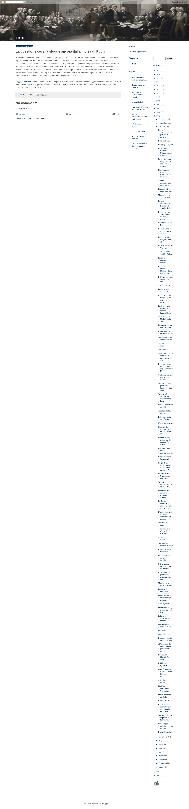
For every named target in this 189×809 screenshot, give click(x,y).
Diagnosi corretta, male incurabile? (165, 639)
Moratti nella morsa (163, 523)
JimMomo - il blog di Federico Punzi (90, 13)
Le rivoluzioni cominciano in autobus (164, 231)
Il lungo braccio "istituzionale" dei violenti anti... (164, 215)
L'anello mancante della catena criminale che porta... (165, 515)
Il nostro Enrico (164, 140)
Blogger (105, 803)
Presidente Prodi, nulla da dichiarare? (139, 78)
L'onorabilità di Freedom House (165, 332)
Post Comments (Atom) (35, 118)
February (162, 763)
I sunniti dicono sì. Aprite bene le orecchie (165, 557)
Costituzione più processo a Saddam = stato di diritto (165, 386)
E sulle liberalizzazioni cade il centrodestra (140, 116)
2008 (158, 104)
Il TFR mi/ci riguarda (163, 664)
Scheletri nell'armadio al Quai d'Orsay (165, 484)
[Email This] (35, 94)
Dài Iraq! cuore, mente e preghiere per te (165, 450)
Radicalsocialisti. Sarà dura (164, 550)
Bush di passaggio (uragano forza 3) (165, 239)
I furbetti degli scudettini (137, 125)
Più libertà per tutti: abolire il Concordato (165, 688)
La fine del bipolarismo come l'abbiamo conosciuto (165, 504)
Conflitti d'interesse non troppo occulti (165, 377)
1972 (134, 63)
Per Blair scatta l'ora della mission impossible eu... (165, 309)
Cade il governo (164, 603)
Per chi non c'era (138, 131)
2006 (158, 112)
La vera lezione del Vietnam (165, 246)
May (161, 751)
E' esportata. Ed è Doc (165, 223)
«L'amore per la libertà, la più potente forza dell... (164, 647)
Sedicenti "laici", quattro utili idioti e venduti (139, 94)
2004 (158, 771)
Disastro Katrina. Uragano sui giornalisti (164, 476)
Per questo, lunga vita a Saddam (165, 326)
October (162, 126)
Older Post (116, 113)
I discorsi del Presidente (163, 590)
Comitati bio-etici (165, 634)
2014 (158, 81)
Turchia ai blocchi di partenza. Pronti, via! (165, 717)
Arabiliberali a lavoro (163, 681)
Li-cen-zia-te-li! (138, 102)
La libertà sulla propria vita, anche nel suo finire (164, 576)
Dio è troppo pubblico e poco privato (165, 726)
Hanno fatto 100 (164, 700)
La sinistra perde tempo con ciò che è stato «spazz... (164, 162)
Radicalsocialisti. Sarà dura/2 (164, 457)
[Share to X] (40, 94)
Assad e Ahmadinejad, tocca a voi (164, 182)
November (163, 123)
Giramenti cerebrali (162, 538)
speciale (107, 84)
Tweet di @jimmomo (137, 51)
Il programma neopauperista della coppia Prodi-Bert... (164, 708)
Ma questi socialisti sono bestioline (165, 338)
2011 (158, 93)
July (160, 744)
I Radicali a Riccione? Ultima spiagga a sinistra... (165, 151)
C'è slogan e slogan (165, 423)
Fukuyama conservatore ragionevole (164, 618)
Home (20, 37)
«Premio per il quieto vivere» (164, 625)
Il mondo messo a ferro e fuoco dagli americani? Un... (165, 367)
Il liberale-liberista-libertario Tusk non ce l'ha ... (165, 269)
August (162, 740)
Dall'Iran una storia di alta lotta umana (165, 279)
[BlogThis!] (37, 94)
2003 (158, 775)
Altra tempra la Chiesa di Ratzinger (164, 531)
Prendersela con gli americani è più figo (165, 609)
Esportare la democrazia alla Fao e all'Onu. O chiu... (165, 430)
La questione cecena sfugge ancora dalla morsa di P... (164, 466)
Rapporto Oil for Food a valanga (165, 190)
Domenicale (162, 630)
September (163, 736)
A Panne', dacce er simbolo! (139, 137)
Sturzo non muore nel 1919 (165, 695)
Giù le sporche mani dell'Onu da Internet (164, 566)
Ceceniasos (70, 84)
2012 (158, 89)
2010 (158, 97)
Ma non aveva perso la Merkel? (165, 584)
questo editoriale (30, 81)
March (161, 759)
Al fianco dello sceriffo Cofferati (165, 252)
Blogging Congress (165, 144)
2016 (158, 74)
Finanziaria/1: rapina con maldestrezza (140, 108)
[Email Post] (30, 94)
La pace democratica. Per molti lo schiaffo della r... (165, 204)
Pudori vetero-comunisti (163, 290)
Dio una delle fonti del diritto (165, 405)
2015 (158, 78)
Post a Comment (25, 108)
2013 (158, 85)
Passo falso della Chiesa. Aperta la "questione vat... (165, 672)
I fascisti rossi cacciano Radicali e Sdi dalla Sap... (164, 173)
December (163, 119)
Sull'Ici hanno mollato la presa (165, 544)
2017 (158, 70)
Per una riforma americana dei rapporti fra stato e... (164, 441)
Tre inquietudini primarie (164, 411)
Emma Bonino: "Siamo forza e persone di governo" (165, 133)
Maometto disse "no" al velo (164, 196)
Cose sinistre (163, 349)
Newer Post (20, 113)
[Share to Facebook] (43, 94)
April (161, 755)
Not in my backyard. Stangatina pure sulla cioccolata (140, 146)
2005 (158, 116)
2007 (158, 108)
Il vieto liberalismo (165, 732)
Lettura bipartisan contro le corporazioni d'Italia (165, 494)
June (161, 748)
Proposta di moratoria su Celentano (164, 260)
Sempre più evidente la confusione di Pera (164, 397)
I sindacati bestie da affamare (164, 418)
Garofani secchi (164, 285)
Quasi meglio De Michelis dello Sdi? (164, 319)
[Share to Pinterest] (45, 94)
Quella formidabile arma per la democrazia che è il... (165, 357)
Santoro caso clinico (163, 344)
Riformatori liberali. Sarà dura (164, 657)
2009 (158, 100)
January (162, 767)
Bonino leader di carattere (138, 86)
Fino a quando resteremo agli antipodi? (164, 597)
